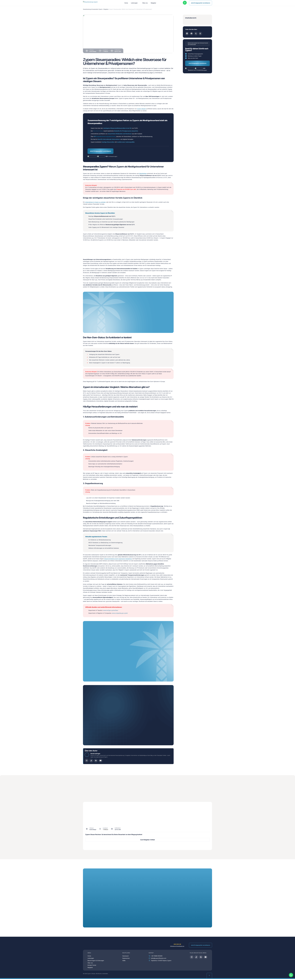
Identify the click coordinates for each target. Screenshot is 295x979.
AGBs (123, 960)
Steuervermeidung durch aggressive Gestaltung (118, 559)
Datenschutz (126, 958)
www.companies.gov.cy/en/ (120, 613)
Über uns (145, 3)
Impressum (125, 956)
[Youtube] (100, 761)
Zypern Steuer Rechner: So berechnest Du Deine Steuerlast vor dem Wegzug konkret (113, 834)
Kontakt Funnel (92, 965)
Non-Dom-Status (98, 131)
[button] (187, 33)
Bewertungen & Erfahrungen (96, 960)
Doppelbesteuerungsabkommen (106, 136)
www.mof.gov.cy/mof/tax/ (110, 610)
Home (126, 3)
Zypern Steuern (141, 108)
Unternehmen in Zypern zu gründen (95, 202)
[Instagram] (87, 761)
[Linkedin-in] (96, 761)
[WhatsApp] (291, 975)
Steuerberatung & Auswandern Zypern (92, 9)
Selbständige (143, 173)
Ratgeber (153, 3)
